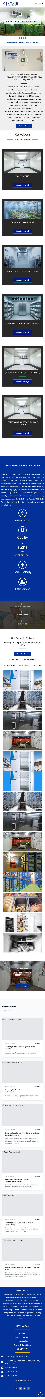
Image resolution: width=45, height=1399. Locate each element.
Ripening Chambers (22, 222)
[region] (22, 23)
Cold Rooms (22, 176)
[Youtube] (24, 1388)
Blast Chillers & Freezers (22, 271)
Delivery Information (22, 1337)
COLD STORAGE (29, 659)
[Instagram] (16, 1388)
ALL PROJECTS (15, 659)
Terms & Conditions (22, 1345)
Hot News (37, 1043)
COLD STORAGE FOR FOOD (29, 665)
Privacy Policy (22, 1341)
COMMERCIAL (10, 665)
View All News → (6, 1010)
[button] (19, 38)
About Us (22, 1333)
